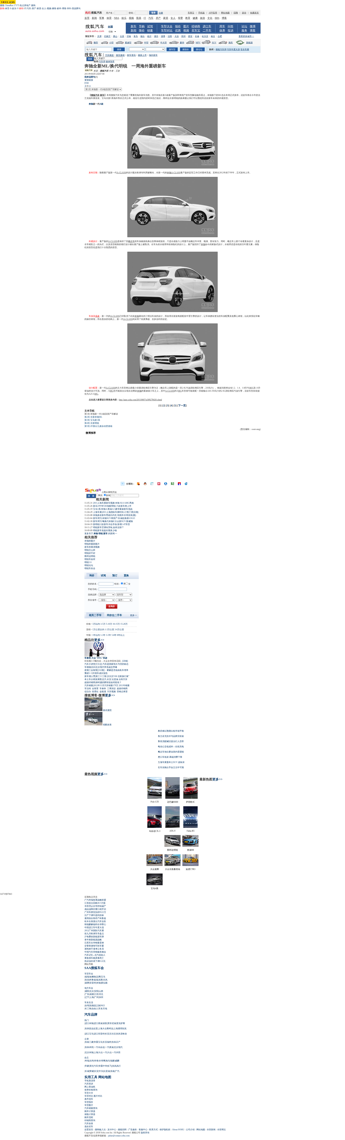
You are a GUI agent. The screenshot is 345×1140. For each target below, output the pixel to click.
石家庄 (107, 36)
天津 (99, 36)
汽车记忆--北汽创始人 (94, 955)
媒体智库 (110, 61)
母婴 (180, 18)
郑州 (183, 36)
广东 (87, 994)
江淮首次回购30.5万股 (94, 903)
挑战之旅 (96, 1005)
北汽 (104, 679)
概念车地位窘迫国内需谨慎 (171, 752)
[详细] (125, 661)
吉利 (91, 1060)
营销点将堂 (122, 691)
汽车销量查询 (90, 1108)
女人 (44, 8)
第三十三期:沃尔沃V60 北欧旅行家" (112, 676)
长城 (87, 1071)
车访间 (87, 688)
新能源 (249, 42)
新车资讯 (131, 55)
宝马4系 (154, 888)
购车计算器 (89, 1111)
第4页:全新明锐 (91, 423)
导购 (142, 26)
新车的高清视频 (92, 547)
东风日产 (116, 1042)
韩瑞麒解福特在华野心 (95, 924)
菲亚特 (92, 983)
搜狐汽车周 (221, 49)
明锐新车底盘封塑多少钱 (105, 530)
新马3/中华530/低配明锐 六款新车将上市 (112, 506)
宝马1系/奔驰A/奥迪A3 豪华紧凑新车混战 (112, 509)
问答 (230, 26)
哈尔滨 (205, 36)
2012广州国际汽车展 (94, 930)
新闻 (94, 18)
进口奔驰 (89, 1023)
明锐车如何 (89, 559)
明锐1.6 (87, 562)
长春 (197, 36)
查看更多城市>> (246, 36)
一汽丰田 (116, 1052)
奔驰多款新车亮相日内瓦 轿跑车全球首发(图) (114, 515)
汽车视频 (111, 691)
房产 (34, 8)
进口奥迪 (98, 1023)
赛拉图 (104, 983)
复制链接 (88, 80)
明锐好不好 (89, 553)
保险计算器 (89, 1114)
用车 (222, 26)
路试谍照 (107, 710)
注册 (161, 13)
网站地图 (225, 13)
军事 (101, 18)
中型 (146, 42)
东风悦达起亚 (91, 1028)
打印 (86, 83)
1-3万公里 (109, 629)
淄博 (163, 36)
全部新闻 (211, 1129)
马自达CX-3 (154, 831)
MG (111, 391)
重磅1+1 (88, 673)
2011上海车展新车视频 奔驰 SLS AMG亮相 (113, 503)
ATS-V (172, 831)
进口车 (207, 26)
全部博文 (221, 1129)
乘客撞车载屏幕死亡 (94, 958)
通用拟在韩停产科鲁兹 (95, 918)
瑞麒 (112, 1060)
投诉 (230, 30)
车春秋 (103, 688)
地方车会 (88, 988)
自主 (86, 1057)
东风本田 (89, 1047)
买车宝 (196, 30)
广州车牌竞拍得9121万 (95, 912)
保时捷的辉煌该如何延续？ (108, 682)
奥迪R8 (190, 850)
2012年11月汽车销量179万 (105, 685)
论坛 (244, 26)
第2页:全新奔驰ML (93, 417)
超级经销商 (89, 682)
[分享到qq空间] (145, 483)
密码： (132, 13)
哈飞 (109, 1066)
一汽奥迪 (109, 1047)
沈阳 (170, 36)
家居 (39, 8)
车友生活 (88, 1002)
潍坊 (156, 36)
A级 (101, 104)
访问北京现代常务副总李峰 (104, 667)
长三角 (88, 1008)
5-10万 (109, 624)
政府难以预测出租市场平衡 (171, 731)
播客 (54, 8)
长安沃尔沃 (110, 1033)
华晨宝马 (98, 1042)
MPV (198, 42)
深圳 (101, 997)
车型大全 (166, 26)
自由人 (95, 1008)
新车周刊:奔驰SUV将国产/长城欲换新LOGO (114, 518)
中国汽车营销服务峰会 (95, 952)
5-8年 (114, 635)
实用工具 (90, 1077)
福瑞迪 (88, 976)
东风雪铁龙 (121, 1033)
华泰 (96, 1060)
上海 (91, 997)
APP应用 (213, 13)
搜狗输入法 (100, 1129)
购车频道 (120, 55)
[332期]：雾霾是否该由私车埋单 (113, 670)
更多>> (133, 615)
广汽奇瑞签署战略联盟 (95, 900)
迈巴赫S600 (172, 802)
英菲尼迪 (111, 1023)
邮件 (59, 8)
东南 (112, 1071)
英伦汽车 (93, 1066)
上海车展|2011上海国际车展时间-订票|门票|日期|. (116, 512)
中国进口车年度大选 (94, 927)
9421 (103, 1005)
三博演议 (111, 688)
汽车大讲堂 (89, 664)
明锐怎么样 (89, 550)
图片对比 (98, 1096)
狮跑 (94, 976)
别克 (87, 980)
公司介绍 (190, 1129)
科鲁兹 (92, 980)
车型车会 (88, 973)
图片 (186, 26)
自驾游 (88, 1005)
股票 (138, 18)
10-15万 (116, 624)
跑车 (231, 42)
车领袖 (87, 667)
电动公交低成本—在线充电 (171, 746)
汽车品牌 (90, 1014)
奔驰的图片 (89, 541)
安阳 (96, 991)
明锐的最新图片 (92, 544)
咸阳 (87, 991)
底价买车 (88, 1126)
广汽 (117, 1071)
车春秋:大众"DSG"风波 (95, 658)
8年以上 (121, 635)
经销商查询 (89, 1120)
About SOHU (178, 1129)
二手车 (207, 30)
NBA (116, 18)
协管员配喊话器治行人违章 (171, 741)
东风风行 (116, 1066)
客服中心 (143, 1129)
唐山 (115, 36)
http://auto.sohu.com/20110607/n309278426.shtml (140, 399)
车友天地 (102, 1008)
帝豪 (87, 1066)
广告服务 (132, 1129)
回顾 (236, 13)
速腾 (87, 983)
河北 (101, 994)
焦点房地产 (25, 5)
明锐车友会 (89, 568)
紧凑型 (128, 42)
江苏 (96, 994)
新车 (133, 26)
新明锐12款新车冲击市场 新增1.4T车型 (111, 524)
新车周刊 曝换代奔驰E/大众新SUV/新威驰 (113, 521)
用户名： (110, 13)
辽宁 (87, 997)
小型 (111, 42)
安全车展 (244, 49)
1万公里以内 (98, 629)
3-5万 (102, 624)
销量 (150, 30)
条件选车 (88, 1099)
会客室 (95, 688)
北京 (91, 991)
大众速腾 (154, 869)
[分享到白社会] (152, 483)
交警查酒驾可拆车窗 (94, 946)
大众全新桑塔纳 (172, 869)
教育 (187, 18)
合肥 (220, 36)
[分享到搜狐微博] (138, 483)
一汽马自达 (99, 1047)
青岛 (136, 36)
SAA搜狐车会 (94, 968)
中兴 (101, 1071)
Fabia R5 (190, 831)
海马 (108, 1060)
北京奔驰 (89, 1052)
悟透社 (95, 691)
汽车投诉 (88, 1083)
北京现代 (118, 1047)
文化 (209, 18)
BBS (69, 8)
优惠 (178, 30)
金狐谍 (103, 691)
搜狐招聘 (122, 1129)
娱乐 (14, 8)
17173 (16, 5)
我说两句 (76, 8)
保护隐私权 (165, 1129)
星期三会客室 (90, 670)
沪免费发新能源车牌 (94, 936)
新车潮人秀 (89, 676)
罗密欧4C (190, 802)
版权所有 (145, 1132)
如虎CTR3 (190, 869)
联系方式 (153, 1129)
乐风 (105, 980)
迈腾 (98, 976)
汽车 (29, 8)
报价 (178, 26)
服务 (244, 30)
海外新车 (153, 55)
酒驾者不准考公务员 (94, 949)
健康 (195, 18)
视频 (49, 8)
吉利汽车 (123, 679)
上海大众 (98, 1052)
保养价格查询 (90, 1090)
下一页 (182, 405)
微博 (253, 26)
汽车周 (102, 61)
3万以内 (96, 624)
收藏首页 (254, 13)
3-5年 (108, 635)
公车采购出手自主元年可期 (171, 767)
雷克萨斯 (120, 1023)
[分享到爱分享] (186, 483)
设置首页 (88, 1129)
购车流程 (88, 1117)
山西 (101, 991)
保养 (222, 30)
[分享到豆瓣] (172, 483)
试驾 (150, 26)
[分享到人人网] (165, 483)
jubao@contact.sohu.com (119, 1135)
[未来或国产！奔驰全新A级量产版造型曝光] (172, 236)
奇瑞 (87, 1060)
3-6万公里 (119, 629)
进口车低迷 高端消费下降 (170, 757)
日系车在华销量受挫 (94, 942)
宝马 (103, 976)
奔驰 (91, 104)
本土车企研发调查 (93, 679)
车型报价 (88, 1102)
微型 (96, 42)
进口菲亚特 (99, 1033)
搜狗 (33, 5)
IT (25, 8)
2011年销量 (124, 685)
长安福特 (107, 1042)
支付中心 (111, 1129)
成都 (91, 994)
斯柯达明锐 (89, 556)
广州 (96, 997)
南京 (213, 36)
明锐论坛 (88, 565)
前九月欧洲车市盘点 (94, 933)
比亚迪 (115, 679)
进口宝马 (89, 1033)
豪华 (182, 42)
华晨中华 (102, 1066)
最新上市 (142, 55)
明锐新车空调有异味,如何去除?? (108, 527)
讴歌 (105, 1023)
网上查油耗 (89, 1087)
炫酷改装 (107, 724)
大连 (176, 36)
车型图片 (88, 1105)
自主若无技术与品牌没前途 (171, 736)
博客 (64, 8)
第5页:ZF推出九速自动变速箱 (98, 426)
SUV (214, 42)
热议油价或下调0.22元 (94, 961)
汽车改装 (88, 1123)
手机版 (201, 13)
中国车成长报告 (100, 673)
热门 (86, 1020)
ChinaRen (9, 5)
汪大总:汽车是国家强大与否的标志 (112, 664)
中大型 (163, 42)
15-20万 (124, 624)
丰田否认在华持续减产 (95, 906)
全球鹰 (102, 1060)
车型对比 (166, 30)
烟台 (142, 36)
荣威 (91, 1071)
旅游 (202, 18)
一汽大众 (107, 1052)
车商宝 (191, 13)
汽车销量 (88, 685)
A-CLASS (121, 172)
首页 (86, 18)
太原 (122, 36)
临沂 (149, 36)
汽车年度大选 (233, 49)
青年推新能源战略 (93, 939)
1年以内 (96, 635)
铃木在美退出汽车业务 (95, 921)
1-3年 (102, 635)
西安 (190, 36)
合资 (86, 1039)
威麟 (117, 1060)
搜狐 (2, 5)
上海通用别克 (120, 1028)
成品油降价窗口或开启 (95, 909)
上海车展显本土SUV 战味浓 (171, 762)
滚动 (244, 13)
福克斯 (99, 980)
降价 (142, 30)
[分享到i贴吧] (179, 483)
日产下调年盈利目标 (94, 915)
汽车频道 (109, 55)
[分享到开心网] (158, 483)
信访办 (87, 691)
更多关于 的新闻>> (100, 533)
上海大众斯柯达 (105, 1028)
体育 (7, 8)
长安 (109, 679)
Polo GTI (155, 802)
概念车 (131, 241)
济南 (129, 36)
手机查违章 (89, 1080)
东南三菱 (89, 1042)
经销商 (196, 26)
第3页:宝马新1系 (92, 420)
